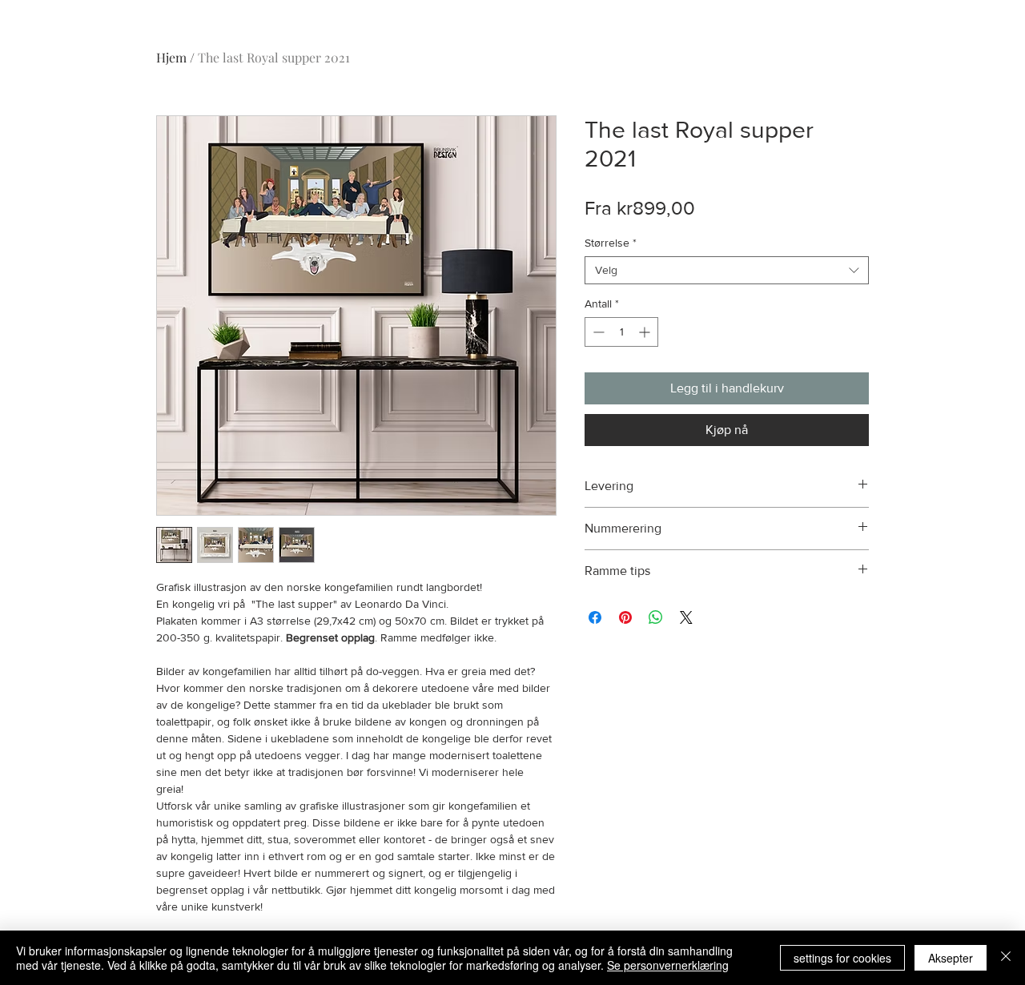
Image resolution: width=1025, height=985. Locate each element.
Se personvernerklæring (668, 965)
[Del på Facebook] (595, 617)
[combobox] (727, 270)
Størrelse (611, 242)
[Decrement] (597, 332)
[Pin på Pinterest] (625, 617)
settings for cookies (842, 958)
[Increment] (646, 332)
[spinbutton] (621, 332)
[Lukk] (1005, 957)
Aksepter (950, 958)
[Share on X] (686, 617)
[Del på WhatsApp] (655, 617)
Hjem (171, 57)
